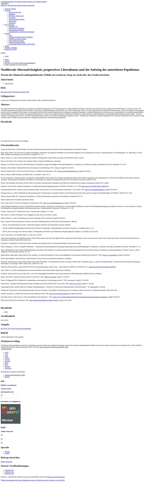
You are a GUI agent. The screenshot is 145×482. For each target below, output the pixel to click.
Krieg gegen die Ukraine (16, 40)
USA (10, 35)
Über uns (7, 10)
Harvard (7, 361)
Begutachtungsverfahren (16, 30)
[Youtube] (2, 443)
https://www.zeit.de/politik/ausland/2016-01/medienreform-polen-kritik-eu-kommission (80, 297)
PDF (6, 312)
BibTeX (7, 377)
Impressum (12, 23)
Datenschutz (12, 21)
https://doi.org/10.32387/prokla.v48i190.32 (102, 267)
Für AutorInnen (9, 25)
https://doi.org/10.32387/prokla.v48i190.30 (95, 186)
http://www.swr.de (75, 283)
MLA (6, 365)
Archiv (7, 46)
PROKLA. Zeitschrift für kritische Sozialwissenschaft (17, 5)
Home (7, 59)
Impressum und (52, 477)
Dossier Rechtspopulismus (17, 42)
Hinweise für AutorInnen (16, 28)
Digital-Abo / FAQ (11, 49)
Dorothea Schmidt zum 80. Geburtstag (21, 37)
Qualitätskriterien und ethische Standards (21, 32)
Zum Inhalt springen (7, 1)
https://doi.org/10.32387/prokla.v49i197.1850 (15, 92)
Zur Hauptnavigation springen (23, 1)
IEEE (6, 363)
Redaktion (12, 14)
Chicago (7, 359)
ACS (6, 354)
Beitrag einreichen (6, 462)
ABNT (7, 358)
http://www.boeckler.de (110, 255)
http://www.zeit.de (50, 277)
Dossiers (7, 33)
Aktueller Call (13, 26)
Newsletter (12, 17)
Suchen (3, 53)
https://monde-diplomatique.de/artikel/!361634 (43, 300)
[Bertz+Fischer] (6, 388)
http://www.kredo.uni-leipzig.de (59, 293)
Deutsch (7, 451)
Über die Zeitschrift (15, 12)
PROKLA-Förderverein (16, 16)
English (7, 453)
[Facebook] (2, 435)
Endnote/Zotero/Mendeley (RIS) (15, 375)
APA (6, 356)
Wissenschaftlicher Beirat (16, 19)
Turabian (7, 366)
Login (6, 56)
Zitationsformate (6, 349)
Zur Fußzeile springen (40, 1)
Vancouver (8, 368)
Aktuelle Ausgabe (10, 9)
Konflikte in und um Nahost (17, 39)
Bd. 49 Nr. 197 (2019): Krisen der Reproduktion (20, 63)
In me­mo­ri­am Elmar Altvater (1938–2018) (22, 44)
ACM (6, 352)
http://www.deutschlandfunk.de (95, 189)
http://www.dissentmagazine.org (68, 171)
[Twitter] (2, 439)
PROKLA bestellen (11, 48)
